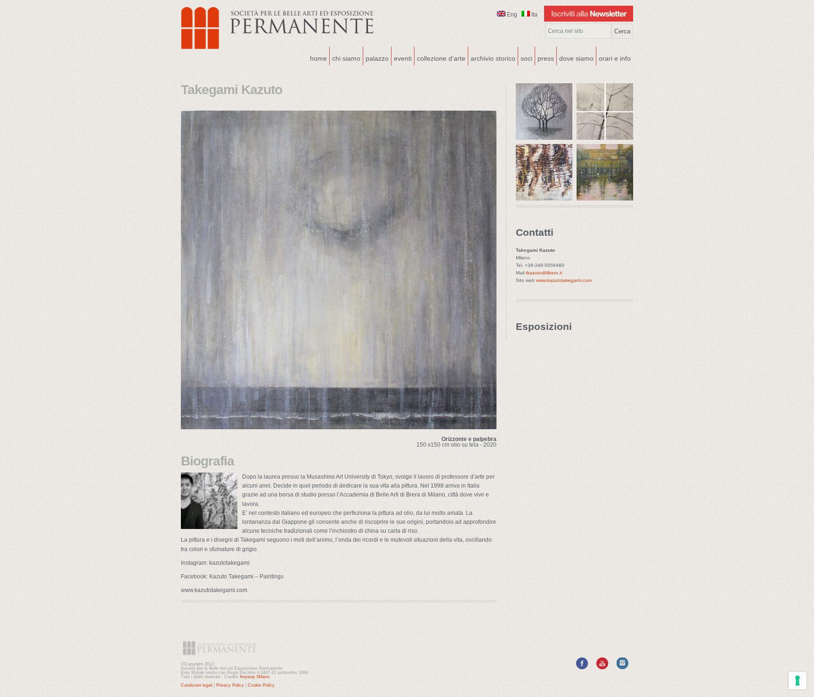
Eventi (401, 57)
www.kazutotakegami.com (564, 280)
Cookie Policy (261, 685)
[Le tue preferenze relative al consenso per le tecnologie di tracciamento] (797, 680)
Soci (526, 58)
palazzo (376, 57)
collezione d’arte (441, 58)
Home (318, 58)
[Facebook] (582, 667)
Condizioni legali (196, 685)
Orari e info (615, 58)
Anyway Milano (254, 676)
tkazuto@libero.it (544, 272)
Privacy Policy (230, 685)
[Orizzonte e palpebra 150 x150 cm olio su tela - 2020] (339, 427)
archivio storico (493, 58)
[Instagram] (622, 667)
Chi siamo (345, 57)
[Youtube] (602, 667)
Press (545, 58)
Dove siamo (575, 57)
